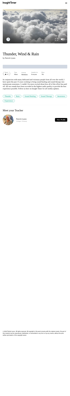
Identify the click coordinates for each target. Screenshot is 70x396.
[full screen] (56, 39)
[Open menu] (66, 3)
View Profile (61, 120)
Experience (9, 101)
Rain (18, 96)
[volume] (62, 39)
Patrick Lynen (10, 58)
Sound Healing (30, 96)
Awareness (61, 96)
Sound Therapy (46, 96)
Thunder (8, 96)
